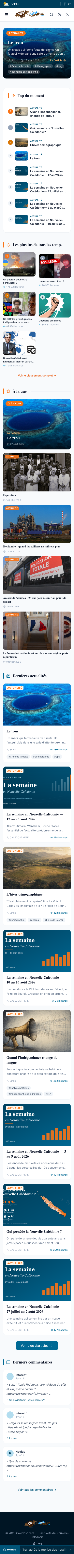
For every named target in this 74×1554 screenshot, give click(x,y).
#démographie (43, 66)
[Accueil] (29, 14)
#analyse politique (18, 1087)
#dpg (59, 66)
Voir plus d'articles (35, 1346)
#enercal (34, 919)
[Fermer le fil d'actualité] (70, 1550)
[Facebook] (64, 4)
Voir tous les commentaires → (37, 1489)
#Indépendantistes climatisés (24, 1093)
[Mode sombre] (59, 14)
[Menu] (6, 14)
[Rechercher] (51, 14)
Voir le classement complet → (37, 375)
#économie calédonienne (24, 71)
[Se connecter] (67, 14)
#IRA (48, 1093)
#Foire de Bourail (54, 919)
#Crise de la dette (19, 66)
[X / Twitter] (69, 4)
